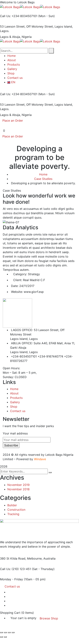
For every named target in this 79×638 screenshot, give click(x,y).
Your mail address (15, 433)
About (14, 393)
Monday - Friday (11, 579)
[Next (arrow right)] (5, 636)
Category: (20, 274)
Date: (14, 286)
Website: (17, 292)
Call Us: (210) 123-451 (15, 569)
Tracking (13, 514)
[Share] (9, 632)
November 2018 (18, 489)
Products (16, 398)
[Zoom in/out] (1, 632)
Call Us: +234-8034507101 (18, 16)
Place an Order (12, 120)
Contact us (17, 411)
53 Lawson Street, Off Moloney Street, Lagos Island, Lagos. (36, 29)
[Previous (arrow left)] (1, 636)
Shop (13, 406)
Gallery (15, 402)
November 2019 (18, 485)
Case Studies (43, 179)
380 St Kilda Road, (13, 558)
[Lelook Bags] (10, 6)
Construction (16, 509)
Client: (17, 280)
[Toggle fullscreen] (5, 632)
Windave (40, 459)
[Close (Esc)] (13, 632)
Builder (12, 505)
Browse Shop (49, 618)
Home (43, 174)
